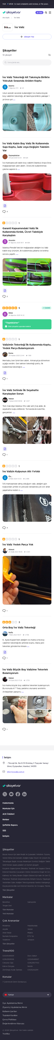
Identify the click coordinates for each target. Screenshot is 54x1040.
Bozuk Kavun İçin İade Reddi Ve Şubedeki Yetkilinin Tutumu (26, 854)
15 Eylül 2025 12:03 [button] (15, 158)
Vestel (30, 929)
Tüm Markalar (8, 910)
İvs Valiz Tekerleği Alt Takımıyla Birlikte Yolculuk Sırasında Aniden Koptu (26, 79)
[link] (5, 211)
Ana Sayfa (6, 17)
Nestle (30, 966)
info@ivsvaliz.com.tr (15, 772)
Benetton (6, 902)
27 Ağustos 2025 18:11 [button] (16, 242)
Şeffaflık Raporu (10, 825)
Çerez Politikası (9, 1019)
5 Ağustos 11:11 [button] (13, 88)
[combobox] (27, 62)
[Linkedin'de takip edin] (24, 794)
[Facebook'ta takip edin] (18, 794)
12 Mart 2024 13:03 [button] (15, 479)
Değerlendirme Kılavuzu (13, 1023)
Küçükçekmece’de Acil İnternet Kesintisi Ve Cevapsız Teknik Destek (27, 886)
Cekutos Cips (8, 963)
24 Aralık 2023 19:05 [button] (15, 552)
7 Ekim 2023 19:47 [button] (15, 635)
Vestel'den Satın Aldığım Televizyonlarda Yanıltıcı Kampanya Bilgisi (27, 883)
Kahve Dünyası (8, 966)
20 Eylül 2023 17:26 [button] (15, 680)
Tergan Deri (7, 906)
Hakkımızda (8, 803)
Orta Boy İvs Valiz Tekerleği (19, 627)
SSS (4, 830)
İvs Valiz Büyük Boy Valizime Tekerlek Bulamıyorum (25, 671)
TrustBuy (6, 1034)
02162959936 (8, 959)
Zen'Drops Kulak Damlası (12, 970)
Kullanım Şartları (10, 1011)
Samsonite (32, 902)
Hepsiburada (32, 926)
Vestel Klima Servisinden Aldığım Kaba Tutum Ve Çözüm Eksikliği (27, 858)
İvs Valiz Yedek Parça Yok (18, 544)
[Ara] (46, 13)
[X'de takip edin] (5, 794)
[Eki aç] (15, 117)
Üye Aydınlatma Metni (13, 1003)
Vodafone (6, 940)
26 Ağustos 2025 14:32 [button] (16, 315)
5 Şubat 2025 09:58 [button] (15, 401)
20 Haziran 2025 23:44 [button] (16, 355)
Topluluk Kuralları (10, 1015)
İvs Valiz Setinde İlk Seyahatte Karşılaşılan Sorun (21, 392)
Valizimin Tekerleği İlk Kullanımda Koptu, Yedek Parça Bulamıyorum (27, 346)
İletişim (6, 836)
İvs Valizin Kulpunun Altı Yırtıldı (21, 471)
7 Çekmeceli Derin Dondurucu (14, 982)
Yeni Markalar (8, 914)
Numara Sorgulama (10, 936)
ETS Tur (31, 936)
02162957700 (33, 963)
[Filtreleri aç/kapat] (49, 55)
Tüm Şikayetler (9, 890)
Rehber (6, 819)
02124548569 (8, 956)
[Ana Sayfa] (12, 12)
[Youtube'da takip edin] (11, 794)
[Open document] (5, 290)
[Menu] (49, 12)
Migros (30, 933)
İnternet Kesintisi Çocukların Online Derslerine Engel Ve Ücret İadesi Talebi (27, 872)
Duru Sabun (32, 956)
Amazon (31, 940)
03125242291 (33, 970)
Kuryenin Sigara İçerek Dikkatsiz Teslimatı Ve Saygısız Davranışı (27, 868)
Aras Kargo (7, 933)
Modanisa (6, 926)
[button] (11, 223)
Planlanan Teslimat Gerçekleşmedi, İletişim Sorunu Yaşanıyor (26, 879)
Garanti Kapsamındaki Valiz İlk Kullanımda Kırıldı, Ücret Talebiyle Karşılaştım (23, 232)
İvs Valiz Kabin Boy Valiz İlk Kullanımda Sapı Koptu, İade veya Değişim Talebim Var (26, 147)
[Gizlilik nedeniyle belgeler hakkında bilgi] (5, 205)
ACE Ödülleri (8, 814)
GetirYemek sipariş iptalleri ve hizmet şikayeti (21, 865)
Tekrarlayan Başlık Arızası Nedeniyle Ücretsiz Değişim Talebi (26, 861)
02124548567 (33, 959)
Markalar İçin (8, 808)
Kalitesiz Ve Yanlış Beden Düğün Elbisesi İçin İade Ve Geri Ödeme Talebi (27, 876)
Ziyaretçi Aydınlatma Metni (15, 1007)
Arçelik (5, 929)
